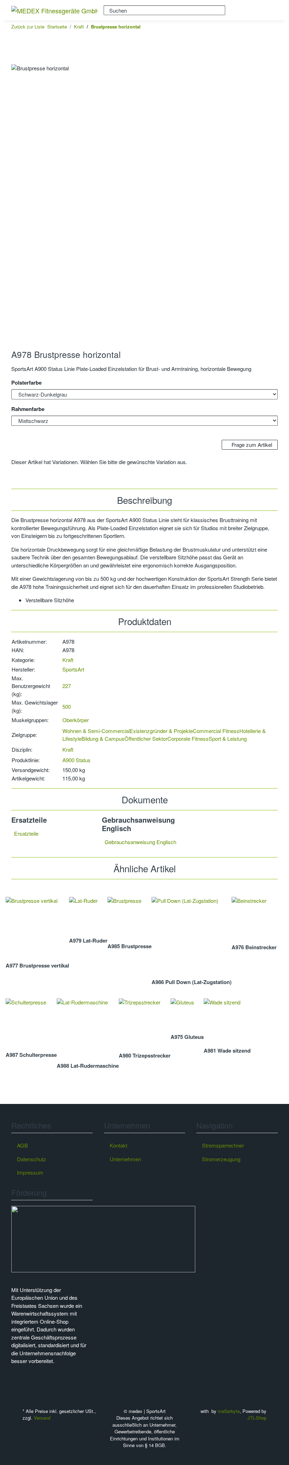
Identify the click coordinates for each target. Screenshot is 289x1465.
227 (66, 685)
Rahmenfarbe (28, 409)
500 (66, 706)
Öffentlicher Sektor (145, 738)
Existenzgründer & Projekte (161, 730)
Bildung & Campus (102, 738)
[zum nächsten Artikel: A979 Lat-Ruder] (272, 26)
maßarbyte (229, 1411)
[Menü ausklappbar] (268, 10)
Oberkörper (75, 720)
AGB (22, 1145)
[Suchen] (230, 10)
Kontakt (118, 1145)
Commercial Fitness (216, 730)
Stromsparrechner (223, 1145)
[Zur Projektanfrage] (17, 60)
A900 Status (76, 760)
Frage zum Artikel (251, 444)
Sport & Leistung (228, 738)
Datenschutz (31, 1159)
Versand (42, 1417)
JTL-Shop (256, 1417)
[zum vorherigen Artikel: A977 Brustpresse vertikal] (260, 26)
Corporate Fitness (188, 738)
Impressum (30, 1172)
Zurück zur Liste (27, 26)
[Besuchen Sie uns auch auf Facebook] (17, 1378)
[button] (245, 10)
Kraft (67, 659)
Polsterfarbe (27, 382)
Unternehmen (125, 1159)
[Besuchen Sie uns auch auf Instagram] (17, 1386)
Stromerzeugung (221, 1159)
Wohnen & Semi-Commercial (96, 730)
